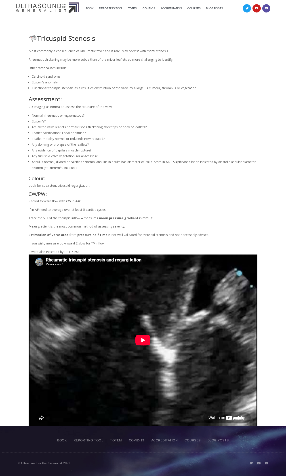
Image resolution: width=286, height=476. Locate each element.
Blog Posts (214, 8)
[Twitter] (247, 8)
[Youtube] (256, 8)
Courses (194, 8)
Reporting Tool (111, 8)
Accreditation (171, 8)
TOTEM (132, 8)
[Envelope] (266, 8)
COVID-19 (149, 8)
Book (90, 8)
